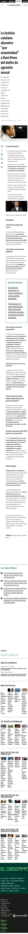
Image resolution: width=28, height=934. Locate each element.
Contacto (3, 931)
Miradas (17, 886)
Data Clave (15, 888)
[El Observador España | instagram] (23, 870)
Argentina (11, 1)
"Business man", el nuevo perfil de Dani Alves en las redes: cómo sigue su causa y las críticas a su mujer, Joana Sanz (14, 675)
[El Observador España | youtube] (26, 870)
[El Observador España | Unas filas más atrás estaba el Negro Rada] (17, 759)
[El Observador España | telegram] (26, 872)
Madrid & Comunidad (7, 883)
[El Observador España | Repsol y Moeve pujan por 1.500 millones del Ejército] (17, 691)
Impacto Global (6, 888)
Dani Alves (4, 655)
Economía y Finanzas (16, 878)
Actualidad (4, 878)
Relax (8, 881)
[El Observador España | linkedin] (19, 872)
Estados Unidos (14, 890)
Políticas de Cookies (4, 920)
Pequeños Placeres (7, 886)
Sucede (25, 5)
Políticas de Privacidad (4, 924)
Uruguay (4, 1)
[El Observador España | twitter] (17, 870)
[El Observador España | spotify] (23, 872)
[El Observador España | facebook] (20, 870)
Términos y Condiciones (4, 928)
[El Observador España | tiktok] (16, 872)
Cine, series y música (17, 881)
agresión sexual (13, 655)
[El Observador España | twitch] (26, 875)
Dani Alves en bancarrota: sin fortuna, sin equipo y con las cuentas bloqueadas (13, 669)
